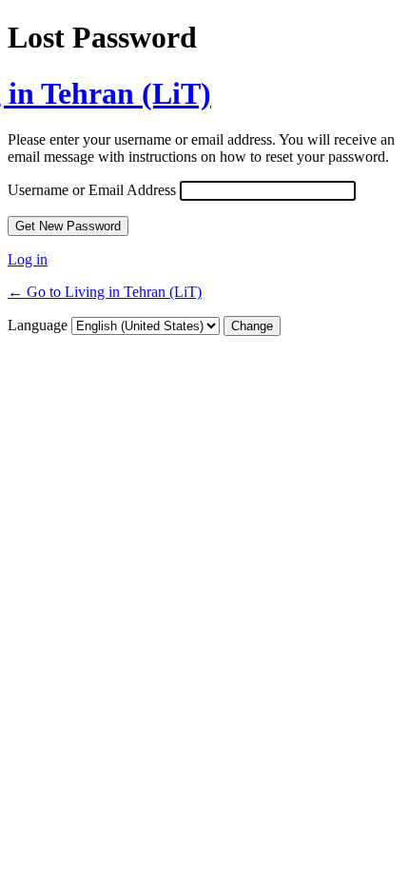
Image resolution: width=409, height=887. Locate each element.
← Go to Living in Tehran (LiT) (105, 292)
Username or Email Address (92, 190)
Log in (28, 259)
